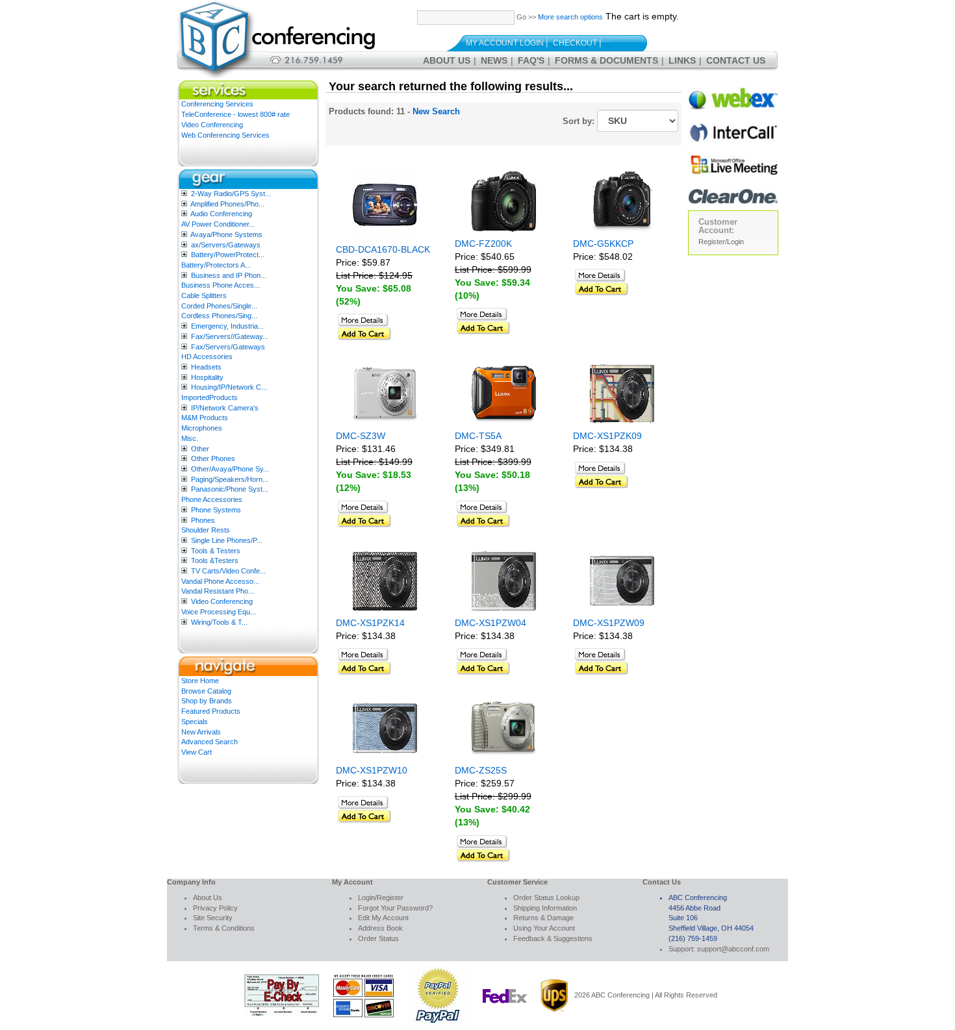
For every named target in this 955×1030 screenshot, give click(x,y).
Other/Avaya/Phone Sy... (230, 469)
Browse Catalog (206, 691)
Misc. (189, 438)
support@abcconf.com (733, 949)
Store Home (200, 681)
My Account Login (505, 42)
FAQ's (531, 60)
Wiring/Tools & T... (219, 622)
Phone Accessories (211, 499)
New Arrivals (201, 732)
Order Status (378, 938)
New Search (436, 111)
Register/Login (721, 241)
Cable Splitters (204, 295)
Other (200, 449)
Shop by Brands (206, 701)
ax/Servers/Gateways (226, 245)
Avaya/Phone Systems (226, 234)
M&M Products (204, 417)
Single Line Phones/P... (226, 540)
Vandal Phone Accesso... (220, 581)
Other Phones (213, 458)
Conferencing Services (217, 104)
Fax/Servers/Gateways (228, 347)
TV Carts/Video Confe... (228, 571)
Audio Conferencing (221, 214)
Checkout (575, 42)
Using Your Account (544, 928)
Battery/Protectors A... (216, 265)
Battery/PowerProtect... (227, 254)
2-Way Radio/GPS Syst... (231, 193)
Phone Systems (216, 510)
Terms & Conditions (224, 928)
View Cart (196, 752)
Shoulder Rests (205, 530)
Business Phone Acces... (220, 285)
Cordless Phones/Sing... (219, 316)
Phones (203, 520)
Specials (194, 721)
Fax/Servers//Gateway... (229, 336)
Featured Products (210, 711)
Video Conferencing (212, 125)
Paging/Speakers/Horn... (229, 479)
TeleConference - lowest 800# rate (235, 114)
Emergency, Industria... (227, 326)
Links (682, 60)
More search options (570, 17)
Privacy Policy (215, 908)
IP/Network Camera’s (225, 408)
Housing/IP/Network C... (229, 387)
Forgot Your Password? (395, 908)
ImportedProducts (209, 397)
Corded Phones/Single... (219, 306)
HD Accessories (207, 356)
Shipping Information (545, 908)
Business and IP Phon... (228, 275)
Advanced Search (209, 742)
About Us (446, 60)
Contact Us (735, 60)
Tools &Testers (214, 560)
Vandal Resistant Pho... (217, 591)
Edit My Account (383, 918)
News (494, 60)
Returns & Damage (543, 918)
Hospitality (207, 377)
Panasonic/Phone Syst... (229, 489)
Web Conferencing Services (225, 135)
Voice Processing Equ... (218, 612)
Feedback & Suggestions (552, 938)
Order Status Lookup (546, 897)
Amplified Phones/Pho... (227, 204)
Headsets (206, 367)
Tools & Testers (215, 551)
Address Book (380, 928)
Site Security (213, 918)
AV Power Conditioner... (218, 224)
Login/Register (380, 897)
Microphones (201, 428)
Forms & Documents (606, 60)
